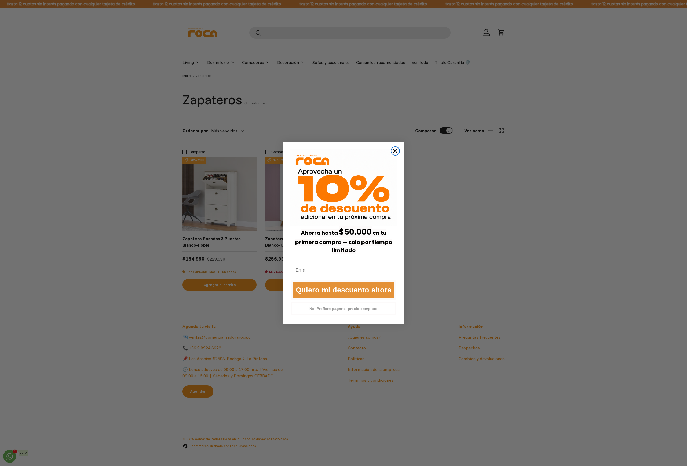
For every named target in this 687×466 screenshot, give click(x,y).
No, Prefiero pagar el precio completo (343, 308)
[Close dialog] (395, 151)
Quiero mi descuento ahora (344, 290)
